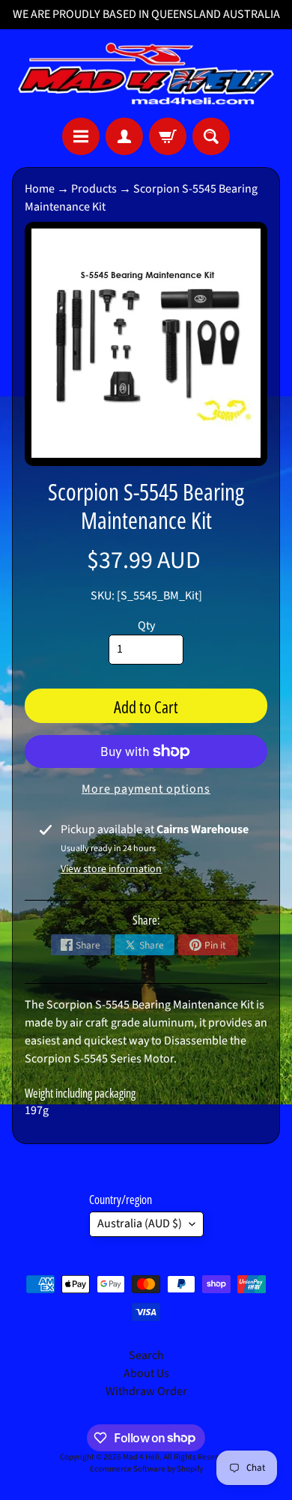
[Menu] (81, 136)
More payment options (146, 789)
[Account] (124, 136)
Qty (146, 625)
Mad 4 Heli (141, 1457)
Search (146, 1355)
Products (94, 189)
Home (40, 189)
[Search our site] (211, 136)
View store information (111, 869)
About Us (146, 1373)
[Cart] (167, 136)
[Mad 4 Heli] (146, 73)
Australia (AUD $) (139, 1223)
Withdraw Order (146, 1391)
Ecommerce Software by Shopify (146, 1469)
